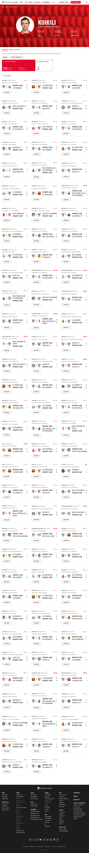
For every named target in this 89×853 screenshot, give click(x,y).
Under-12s (18, 821)
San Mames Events (35, 817)
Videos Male (5, 804)
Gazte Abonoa (48, 818)
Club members (48, 816)
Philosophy (62, 796)
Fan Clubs (47, 822)
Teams (7, 6)
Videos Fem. (4, 806)
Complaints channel (61, 846)
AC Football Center (49, 798)
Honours (61, 814)
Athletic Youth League (21, 807)
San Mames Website (77, 809)
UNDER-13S (18, 820)
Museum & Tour (34, 813)
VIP (45, 824)
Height (39, 35)
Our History (62, 812)
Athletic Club (12, 6)
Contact (75, 796)
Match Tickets (34, 794)
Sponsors (61, 802)
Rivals (60, 817)
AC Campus (47, 807)
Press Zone (61, 806)
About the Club (62, 794)
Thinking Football (77, 816)
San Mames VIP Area (35, 815)
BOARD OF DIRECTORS (63, 798)
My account (76, 2)
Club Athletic (48, 820)
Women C (18, 804)
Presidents (61, 821)
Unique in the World (78, 805)
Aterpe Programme (63, 831)
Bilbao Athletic (19, 800)
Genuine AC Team (20, 830)
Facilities (61, 800)
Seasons (57, 35)
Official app (76, 799)
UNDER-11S (18, 825)
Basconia (18, 805)
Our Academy (48, 794)
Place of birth (58, 31)
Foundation (76, 793)
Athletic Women (19, 796)
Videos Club (4, 810)
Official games (74, 35)
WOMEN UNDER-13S (20, 823)
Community (47, 826)
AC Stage (47, 809)
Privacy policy (40, 846)
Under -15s (18, 814)
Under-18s (18, 809)
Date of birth (41, 31)
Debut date (74, 31)
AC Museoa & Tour (77, 811)
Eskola (46, 811)
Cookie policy (32, 846)
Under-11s (18, 827)
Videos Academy (5, 808)
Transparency (62, 804)
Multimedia (4, 796)
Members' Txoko (64, 2)
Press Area (25, 846)
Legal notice (47, 846)
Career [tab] (11, 49)
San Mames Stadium (35, 811)
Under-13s (18, 818)
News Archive (5, 798)
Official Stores (34, 806)
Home (3, 6)
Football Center (48, 800)
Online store (34, 804)
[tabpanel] (44, 415)
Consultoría (47, 802)
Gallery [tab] (17, 49)
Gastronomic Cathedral (36, 819)
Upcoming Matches (20, 832)
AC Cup (46, 805)
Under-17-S (18, 811)
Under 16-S (18, 813)
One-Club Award (63, 829)
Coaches (46, 803)
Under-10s (18, 828)
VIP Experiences (34, 796)
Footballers (62, 815)
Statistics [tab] (5, 49)
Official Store (76, 807)
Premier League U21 (20, 802)
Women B (18, 798)
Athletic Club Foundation (79, 814)
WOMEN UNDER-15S (20, 816)
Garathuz (47, 796)
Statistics (61, 819)
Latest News (4, 794)
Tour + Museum (34, 798)
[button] (18, 65)
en (82, 2)
